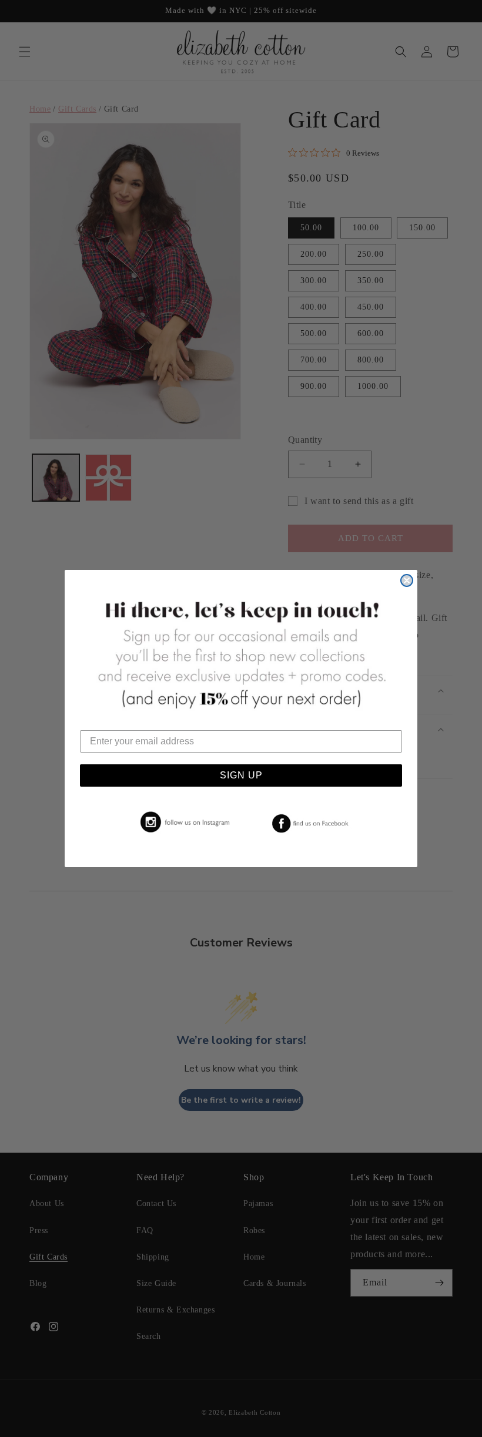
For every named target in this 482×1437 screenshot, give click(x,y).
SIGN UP (241, 775)
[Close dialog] (407, 580)
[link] (182, 822)
